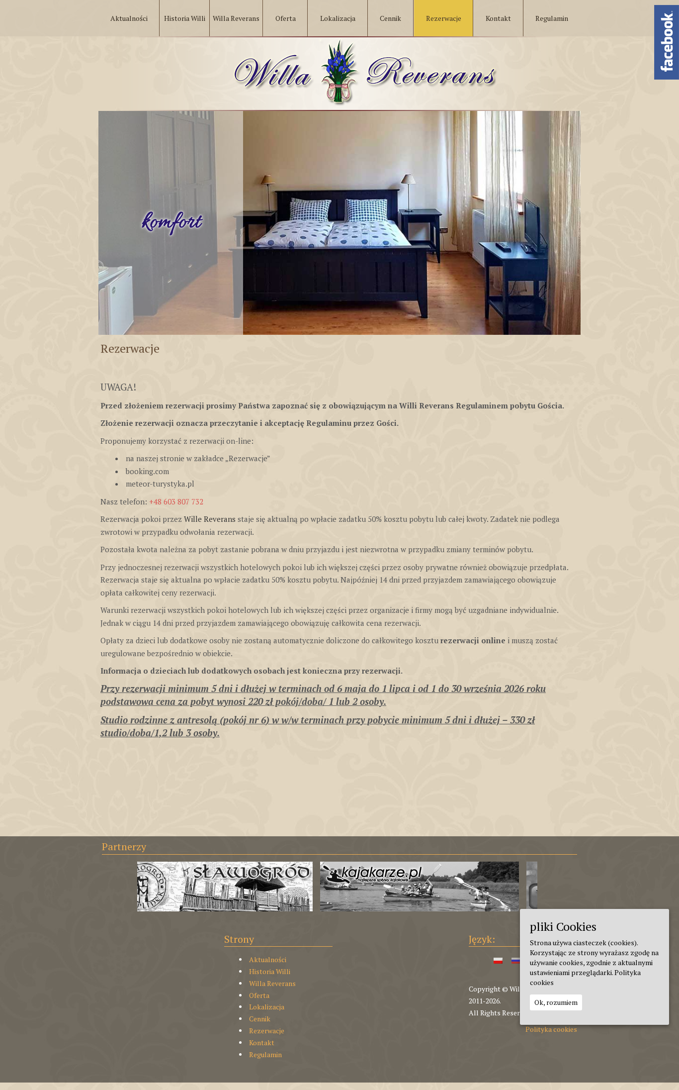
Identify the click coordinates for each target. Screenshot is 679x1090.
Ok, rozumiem (556, 1002)
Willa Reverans (272, 983)
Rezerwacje (266, 1030)
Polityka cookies (551, 1029)
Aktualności (267, 959)
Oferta (259, 995)
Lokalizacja (266, 1006)
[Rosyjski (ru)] (515, 959)
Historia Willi (269, 971)
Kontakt (261, 1042)
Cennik (259, 1018)
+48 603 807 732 (176, 501)
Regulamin (265, 1054)
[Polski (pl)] (498, 959)
